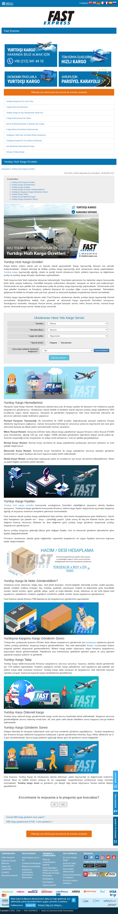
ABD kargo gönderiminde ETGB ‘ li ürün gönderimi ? (29, 822)
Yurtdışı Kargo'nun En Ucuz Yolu (19, 101)
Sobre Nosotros (8, 857)
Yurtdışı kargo (11, 272)
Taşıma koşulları (49, 885)
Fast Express (48, 879)
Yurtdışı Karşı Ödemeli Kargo (23, 197)
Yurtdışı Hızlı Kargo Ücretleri (23, 169)
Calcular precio (58, 357)
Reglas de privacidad (31, 866)
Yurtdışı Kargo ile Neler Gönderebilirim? (28, 190)
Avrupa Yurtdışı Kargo (15, 152)
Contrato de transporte (31, 863)
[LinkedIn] (97, 857)
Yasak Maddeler (101, 350)
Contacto (5, 872)
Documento (66, 343)
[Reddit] (108, 857)
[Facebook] (86, 857)
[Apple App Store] (100, 865)
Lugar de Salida (36, 336)
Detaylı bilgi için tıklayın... (50, 905)
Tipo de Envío (37, 343)
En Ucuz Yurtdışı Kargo (70, 858)
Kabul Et (30, 905)
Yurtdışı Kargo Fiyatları (21, 187)
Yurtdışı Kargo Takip (20, 194)
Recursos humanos (10, 875)
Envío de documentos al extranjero (72, 876)
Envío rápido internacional (68, 870)
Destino (39, 324)
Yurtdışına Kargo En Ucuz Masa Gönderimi (24, 141)
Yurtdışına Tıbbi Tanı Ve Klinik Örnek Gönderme (26, 135)
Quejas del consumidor (6, 867)
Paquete (53, 343)
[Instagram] (103, 857)
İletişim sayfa (93, 645)
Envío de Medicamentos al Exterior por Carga (25, 124)
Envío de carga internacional (69, 864)
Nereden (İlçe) (37, 330)
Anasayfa (5, 169)
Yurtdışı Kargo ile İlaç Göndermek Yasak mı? (24, 113)
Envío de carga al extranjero (70, 881)
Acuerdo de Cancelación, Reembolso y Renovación (27, 873)
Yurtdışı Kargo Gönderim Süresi (25, 199)
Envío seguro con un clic (30, 858)
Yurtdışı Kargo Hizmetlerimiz (23, 185)
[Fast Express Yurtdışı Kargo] (59, 17)
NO (63, 804)
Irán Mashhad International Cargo (20, 146)
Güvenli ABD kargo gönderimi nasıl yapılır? (25, 817)
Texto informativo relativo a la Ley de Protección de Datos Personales (51, 872)
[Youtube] (114, 857)
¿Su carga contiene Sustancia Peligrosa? (25, 350)
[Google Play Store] (88, 865)
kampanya (91, 642)
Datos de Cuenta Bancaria (9, 862)
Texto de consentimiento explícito (49, 862)
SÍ (54, 804)
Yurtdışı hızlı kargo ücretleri (19, 505)
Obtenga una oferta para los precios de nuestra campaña (59, 92)
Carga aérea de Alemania (17, 107)
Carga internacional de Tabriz (18, 118)
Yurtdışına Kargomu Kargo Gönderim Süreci (30, 192)
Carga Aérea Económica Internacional (22, 129)
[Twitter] (91, 857)
